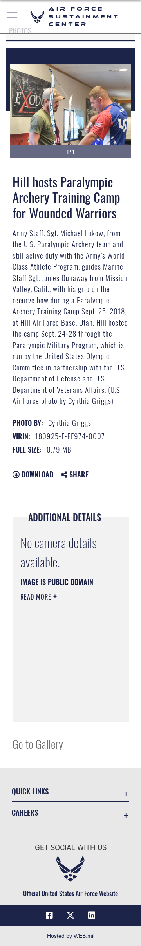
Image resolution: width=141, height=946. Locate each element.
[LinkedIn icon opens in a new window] (92, 915)
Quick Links (30, 791)
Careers (25, 812)
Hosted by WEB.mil (70, 936)
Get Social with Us (71, 847)
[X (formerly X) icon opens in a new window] (70, 915)
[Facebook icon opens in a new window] (49, 915)
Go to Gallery (38, 743)
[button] (12, 16)
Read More (36, 596)
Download (36, 474)
